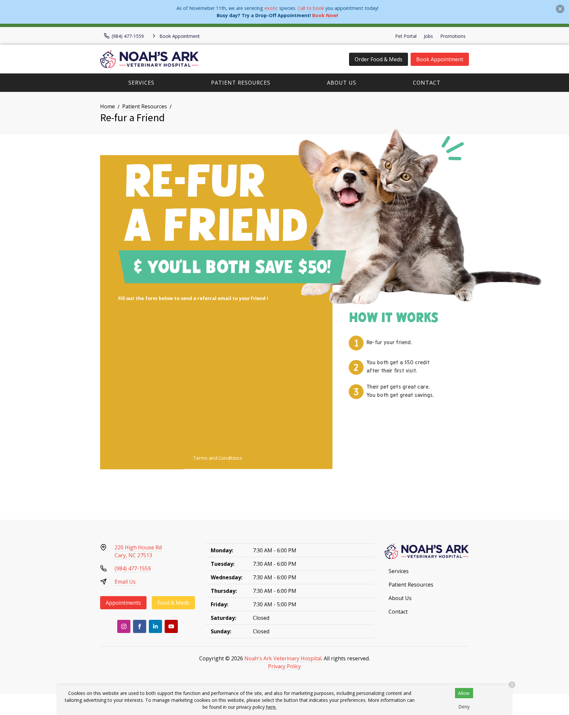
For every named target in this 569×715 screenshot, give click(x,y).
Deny (464, 706)
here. (271, 707)
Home (107, 106)
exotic (271, 8)
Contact (427, 82)
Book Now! (325, 15)
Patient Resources (240, 82)
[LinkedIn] (155, 626)
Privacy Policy (284, 666)
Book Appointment (439, 59)
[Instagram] (123, 626)
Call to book (311, 8)
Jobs (428, 36)
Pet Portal (406, 36)
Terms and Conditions (217, 458)
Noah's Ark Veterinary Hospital (282, 658)
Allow (464, 693)
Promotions (453, 36)
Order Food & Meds (378, 59)
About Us (341, 82)
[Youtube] (171, 626)
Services (141, 82)
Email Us (125, 581)
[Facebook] (139, 626)
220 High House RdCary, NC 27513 (138, 551)
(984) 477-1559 (133, 568)
